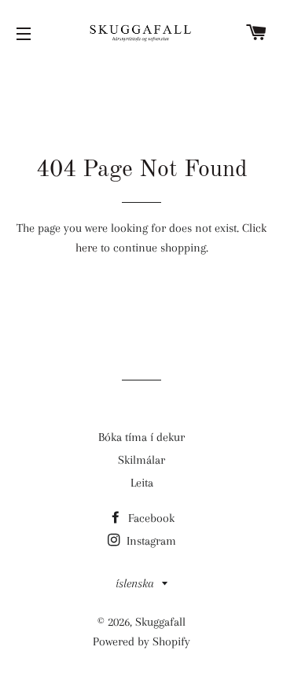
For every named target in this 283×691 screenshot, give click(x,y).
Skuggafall (160, 622)
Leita (141, 483)
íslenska (135, 583)
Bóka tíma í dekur (141, 437)
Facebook (150, 518)
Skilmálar (141, 460)
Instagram (149, 541)
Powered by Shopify (141, 641)
